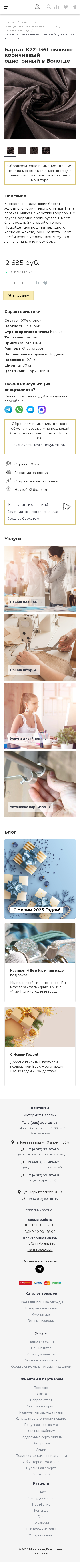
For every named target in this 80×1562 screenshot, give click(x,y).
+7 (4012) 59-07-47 (43, 1162)
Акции (41, 1449)
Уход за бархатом (23, 518)
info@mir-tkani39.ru (40, 1243)
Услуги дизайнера (26, 739)
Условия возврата (41, 1406)
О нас (41, 1492)
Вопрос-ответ (41, 1400)
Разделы (41, 1483)
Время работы (40, 1220)
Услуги (41, 1333)
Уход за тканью (41, 1535)
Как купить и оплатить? (28, 505)
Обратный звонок (40, 1210)
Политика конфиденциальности (41, 1456)
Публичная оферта (41, 1468)
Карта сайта (41, 1474)
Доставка (41, 1388)
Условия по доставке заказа (33, 512)
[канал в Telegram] (8, 409)
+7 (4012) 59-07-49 (43, 1149)
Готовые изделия (41, 1321)
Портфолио (41, 1504)
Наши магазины (40, 1250)
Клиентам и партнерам (41, 1379)
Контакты (40, 1108)
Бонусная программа (41, 1425)
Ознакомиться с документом (40, 445)
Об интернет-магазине (41, 1462)
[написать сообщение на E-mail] (30, 409)
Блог (41, 1517)
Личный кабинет (41, 1431)
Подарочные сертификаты (41, 1437)
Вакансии (41, 1523)
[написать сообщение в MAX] (42, 409)
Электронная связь (40, 1238)
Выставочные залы (41, 1529)
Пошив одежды (24, 602)
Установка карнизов (28, 807)
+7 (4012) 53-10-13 (43, 1199)
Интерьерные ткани (41, 1308)
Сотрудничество (41, 1498)
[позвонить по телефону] (19, 409)
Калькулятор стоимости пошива (41, 1419)
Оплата (41, 1394)
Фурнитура (41, 1314)
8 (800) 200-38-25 (42, 1123)
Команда (41, 1511)
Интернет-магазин (40, 1115)
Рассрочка (41, 1443)
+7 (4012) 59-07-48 (43, 1175)
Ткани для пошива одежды (41, 1302)
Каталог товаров (41, 1294)
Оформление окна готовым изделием (41, 1367)
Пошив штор (21, 670)
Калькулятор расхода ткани (41, 1412)
